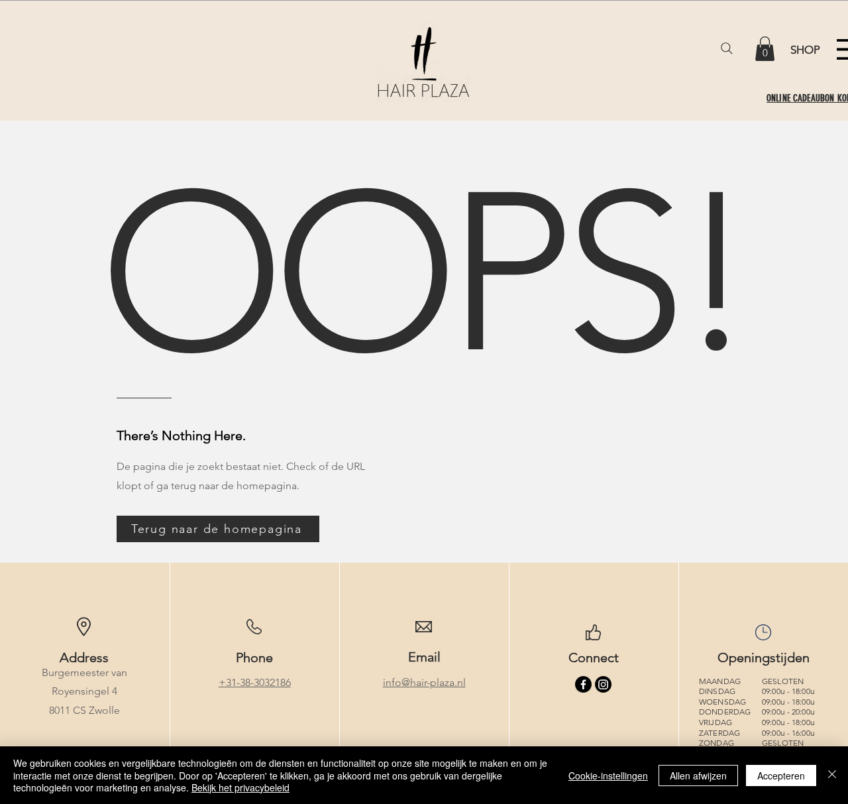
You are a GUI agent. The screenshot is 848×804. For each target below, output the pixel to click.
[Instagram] (603, 684)
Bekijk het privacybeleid (240, 787)
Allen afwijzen (698, 775)
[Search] (727, 48)
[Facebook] (583, 684)
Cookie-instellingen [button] (608, 775)
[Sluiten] (832, 775)
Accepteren (781, 775)
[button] (765, 48)
